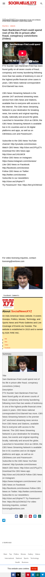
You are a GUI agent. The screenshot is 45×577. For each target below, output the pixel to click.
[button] (22, 278)
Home (4, 18)
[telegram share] (3, 520)
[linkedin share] (34, 516)
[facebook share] (16, 516)
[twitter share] (21, 516)
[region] (22, 11)
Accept (34, 569)
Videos (12, 26)
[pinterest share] (30, 516)
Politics (12, 18)
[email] (23, 574)
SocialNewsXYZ (21, 311)
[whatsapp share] (39, 516)
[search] (41, 3)
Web (6, 341)
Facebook (7, 348)
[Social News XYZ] (22, 3)
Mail (6, 338)
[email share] (25, 516)
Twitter (6, 345)
